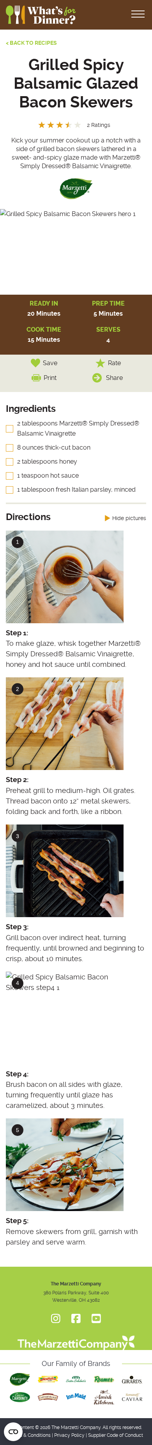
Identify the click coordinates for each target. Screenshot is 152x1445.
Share (114, 377)
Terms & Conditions (30, 1435)
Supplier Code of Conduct (115, 1435)
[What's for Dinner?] (76, 1339)
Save (50, 363)
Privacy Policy (69, 1435)
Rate (114, 363)
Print (50, 377)
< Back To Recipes (31, 43)
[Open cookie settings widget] (13, 1431)
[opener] (138, 14)
